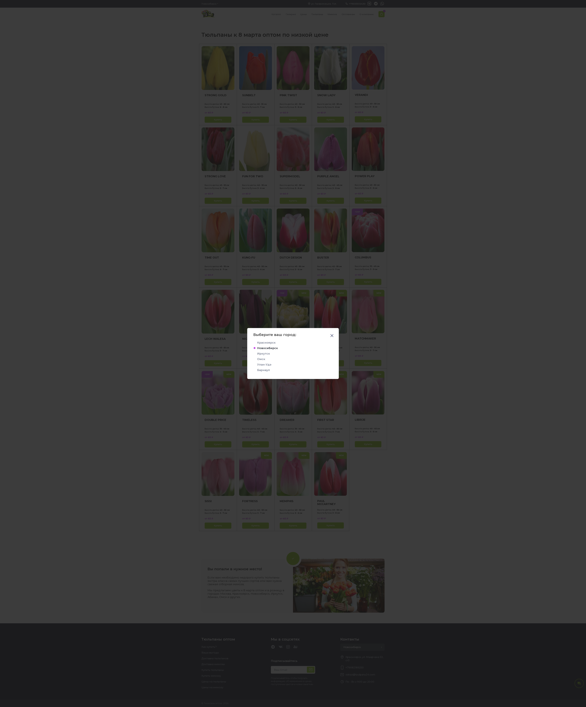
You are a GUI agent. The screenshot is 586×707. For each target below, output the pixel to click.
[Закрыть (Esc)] (332, 336)
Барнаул (263, 370)
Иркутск (263, 353)
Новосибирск (267, 348)
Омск (261, 359)
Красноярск (266, 342)
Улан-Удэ (264, 364)
